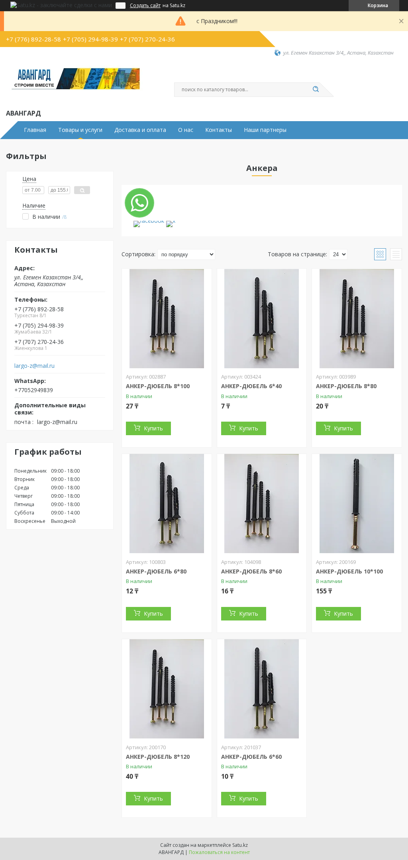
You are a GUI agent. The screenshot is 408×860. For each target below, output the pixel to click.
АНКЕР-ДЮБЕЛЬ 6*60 (251, 756)
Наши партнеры (265, 130)
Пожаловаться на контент (219, 852)
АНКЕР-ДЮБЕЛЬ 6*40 (251, 386)
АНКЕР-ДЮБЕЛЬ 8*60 (251, 571)
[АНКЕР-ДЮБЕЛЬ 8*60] (262, 504)
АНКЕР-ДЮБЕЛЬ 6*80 (156, 571)
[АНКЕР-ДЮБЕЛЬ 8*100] (167, 318)
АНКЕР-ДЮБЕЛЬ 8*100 (158, 386)
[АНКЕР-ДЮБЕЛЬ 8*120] (167, 689)
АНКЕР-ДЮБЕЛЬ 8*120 (158, 756)
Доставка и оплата (140, 130)
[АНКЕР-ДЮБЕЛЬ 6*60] (262, 689)
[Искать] (316, 89)
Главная (35, 130)
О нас (185, 130)
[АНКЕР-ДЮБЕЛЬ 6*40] (262, 318)
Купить (153, 428)
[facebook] (148, 220)
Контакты (218, 130)
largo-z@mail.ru (34, 365)
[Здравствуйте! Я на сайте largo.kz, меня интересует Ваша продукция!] (139, 203)
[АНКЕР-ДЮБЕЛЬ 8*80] (357, 318)
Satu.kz (240, 845)
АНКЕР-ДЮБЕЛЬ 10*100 (349, 571)
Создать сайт (145, 5)
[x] (170, 220)
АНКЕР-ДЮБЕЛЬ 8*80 (346, 386)
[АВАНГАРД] (75, 82)
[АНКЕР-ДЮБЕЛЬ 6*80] (167, 504)
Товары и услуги (80, 130)
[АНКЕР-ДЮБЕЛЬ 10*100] (357, 504)
